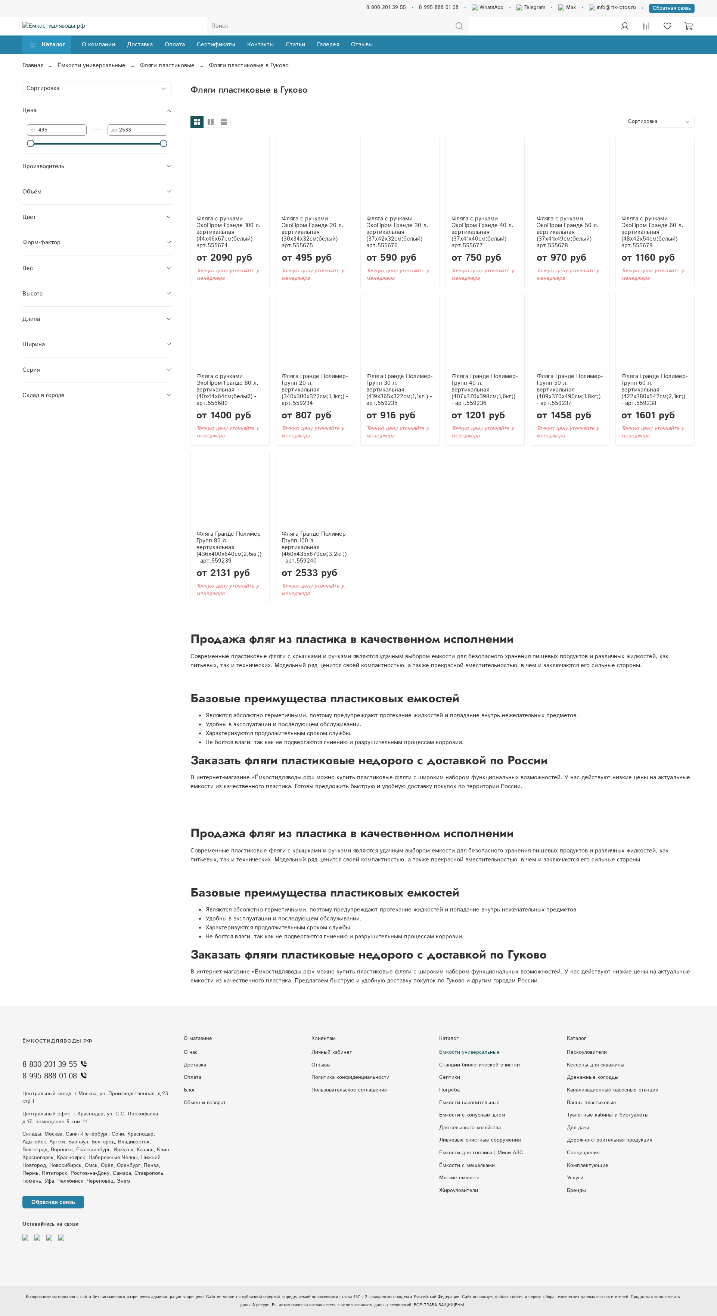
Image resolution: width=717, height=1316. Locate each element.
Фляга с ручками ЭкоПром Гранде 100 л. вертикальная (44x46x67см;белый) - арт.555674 (228, 232)
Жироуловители (458, 1190)
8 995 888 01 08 (439, 7)
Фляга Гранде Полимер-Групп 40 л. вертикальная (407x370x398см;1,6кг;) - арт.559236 (484, 390)
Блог (189, 1090)
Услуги (575, 1178)
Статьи (295, 44)
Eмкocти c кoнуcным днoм (472, 1115)
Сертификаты (216, 44)
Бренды (576, 1190)
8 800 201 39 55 (386, 7)
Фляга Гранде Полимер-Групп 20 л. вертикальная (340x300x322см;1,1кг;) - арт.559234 (315, 390)
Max (570, 7)
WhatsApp (490, 7)
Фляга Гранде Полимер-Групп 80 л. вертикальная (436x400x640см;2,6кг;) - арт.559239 (229, 547)
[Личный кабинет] (625, 26)
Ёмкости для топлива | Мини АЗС (481, 1152)
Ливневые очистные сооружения (480, 1140)
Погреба (449, 1090)
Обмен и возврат (205, 1102)
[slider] (30, 143)
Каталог (53, 44)
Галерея (328, 44)
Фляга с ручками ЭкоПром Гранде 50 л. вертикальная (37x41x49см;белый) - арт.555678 (568, 232)
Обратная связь (672, 8)
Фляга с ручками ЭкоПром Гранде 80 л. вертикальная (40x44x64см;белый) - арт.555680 (227, 390)
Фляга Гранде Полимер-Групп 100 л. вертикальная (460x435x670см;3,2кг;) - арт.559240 (315, 547)
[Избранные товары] (667, 26)
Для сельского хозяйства (470, 1127)
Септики (449, 1077)
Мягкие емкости (459, 1178)
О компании (98, 44)
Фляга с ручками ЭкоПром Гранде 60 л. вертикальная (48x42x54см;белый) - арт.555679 (652, 232)
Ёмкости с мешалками (467, 1165)
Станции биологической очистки (479, 1065)
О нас (191, 1052)
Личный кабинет (331, 1052)
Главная (32, 65)
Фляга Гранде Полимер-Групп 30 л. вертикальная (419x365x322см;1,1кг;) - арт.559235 (399, 390)
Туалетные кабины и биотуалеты (608, 1115)
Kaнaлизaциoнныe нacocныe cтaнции (612, 1090)
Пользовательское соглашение (349, 1090)
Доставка (140, 44)
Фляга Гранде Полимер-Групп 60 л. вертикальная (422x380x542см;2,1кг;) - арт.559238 (654, 390)
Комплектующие (587, 1165)
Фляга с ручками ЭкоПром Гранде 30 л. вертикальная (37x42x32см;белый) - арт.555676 (397, 232)
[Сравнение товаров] (646, 26)
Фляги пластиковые (167, 65)
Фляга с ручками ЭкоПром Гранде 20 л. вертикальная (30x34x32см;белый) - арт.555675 (313, 232)
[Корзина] (689, 26)
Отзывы (362, 44)
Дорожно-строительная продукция (609, 1140)
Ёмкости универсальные (91, 65)
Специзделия (583, 1152)
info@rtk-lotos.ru (615, 7)
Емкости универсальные (469, 1052)
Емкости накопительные (469, 1102)
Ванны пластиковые (591, 1102)
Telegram (533, 7)
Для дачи (578, 1127)
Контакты (260, 44)
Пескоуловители (587, 1052)
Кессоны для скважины (595, 1065)
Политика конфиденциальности (350, 1077)
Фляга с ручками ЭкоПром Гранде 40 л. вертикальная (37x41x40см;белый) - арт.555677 (482, 232)
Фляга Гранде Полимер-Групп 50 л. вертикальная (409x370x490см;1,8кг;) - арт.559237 (570, 390)
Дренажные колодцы (592, 1077)
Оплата (175, 44)
